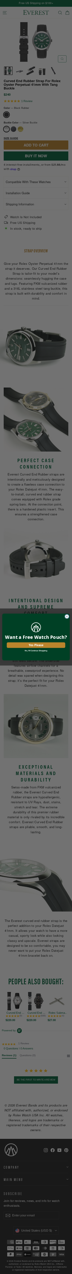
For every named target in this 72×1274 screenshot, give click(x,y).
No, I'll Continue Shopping (36, 650)
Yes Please (36, 645)
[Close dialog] (67, 616)
